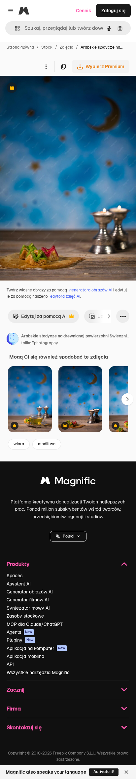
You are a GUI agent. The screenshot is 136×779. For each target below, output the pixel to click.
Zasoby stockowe (25, 616)
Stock (46, 47)
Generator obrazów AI (30, 592)
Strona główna (20, 47)
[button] (68, 536)
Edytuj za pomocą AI (40, 318)
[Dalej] (109, 316)
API (10, 664)
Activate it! (103, 771)
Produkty (18, 563)
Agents (19, 632)
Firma (14, 708)
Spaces (14, 576)
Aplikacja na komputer (36, 648)
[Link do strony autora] (12, 340)
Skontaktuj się (24, 727)
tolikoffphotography (39, 343)
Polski (68, 536)
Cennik (83, 11)
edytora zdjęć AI (65, 296)
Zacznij (15, 689)
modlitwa (46, 444)
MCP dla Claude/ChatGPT (35, 624)
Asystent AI (19, 584)
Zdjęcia (66, 47)
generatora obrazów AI (90, 290)
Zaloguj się (113, 11)
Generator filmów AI (28, 600)
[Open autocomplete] (15, 28)
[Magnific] (68, 482)
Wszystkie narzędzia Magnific (38, 672)
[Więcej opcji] (45, 66)
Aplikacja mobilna (25, 656)
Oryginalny (45, 88)
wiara (19, 444)
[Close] (126, 772)
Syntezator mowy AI (28, 608)
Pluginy (20, 640)
